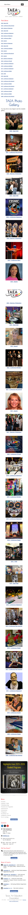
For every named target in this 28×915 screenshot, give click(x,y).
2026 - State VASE (4, 23)
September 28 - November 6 (9, 874)
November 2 (6, 884)
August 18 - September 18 (9, 865)
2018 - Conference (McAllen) (6, 66)
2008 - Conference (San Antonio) (7, 96)
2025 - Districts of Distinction (7, 28)
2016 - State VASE (4, 76)
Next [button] (26, 782)
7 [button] (17, 791)
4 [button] (11, 791)
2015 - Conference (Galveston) (7, 78)
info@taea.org (6, 835)
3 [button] (9, 791)
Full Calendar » (14, 891)
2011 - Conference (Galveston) (7, 88)
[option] (14, 782)
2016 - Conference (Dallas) (6, 71)
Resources (5, 808)
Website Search (6, 815)
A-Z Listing (5, 817)
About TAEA (5, 803)
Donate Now (14, 819)
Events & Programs (7, 806)
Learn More (14, 858)
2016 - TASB (3, 73)
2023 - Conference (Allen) (6, 38)
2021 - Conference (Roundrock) (7, 53)
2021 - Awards (4, 56)
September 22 (6, 870)
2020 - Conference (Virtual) (6, 61)
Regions (4, 812)
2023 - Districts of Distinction (7, 43)
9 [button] (21, 791)
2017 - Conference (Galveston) (7, 68)
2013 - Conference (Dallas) (6, 83)
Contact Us (5, 813)
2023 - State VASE (4, 46)
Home (3, 801)
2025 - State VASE (4, 30)
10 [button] (24, 791)
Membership (5, 805)
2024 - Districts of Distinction (7, 35)
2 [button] (7, 791)
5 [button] (13, 791)
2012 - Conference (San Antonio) (7, 86)
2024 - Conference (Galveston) (7, 33)
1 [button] (5, 791)
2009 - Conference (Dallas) (6, 93)
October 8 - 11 (6, 878)
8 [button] (19, 791)
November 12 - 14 (7, 888)
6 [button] (15, 791)
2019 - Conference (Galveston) (7, 63)
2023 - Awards (4, 40)
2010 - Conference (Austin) (6, 91)
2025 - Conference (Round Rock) (7, 25)
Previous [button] (2, 782)
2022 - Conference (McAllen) (6, 48)
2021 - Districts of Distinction (7, 58)
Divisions (4, 810)
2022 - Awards (4, 51)
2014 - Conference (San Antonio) (7, 81)
